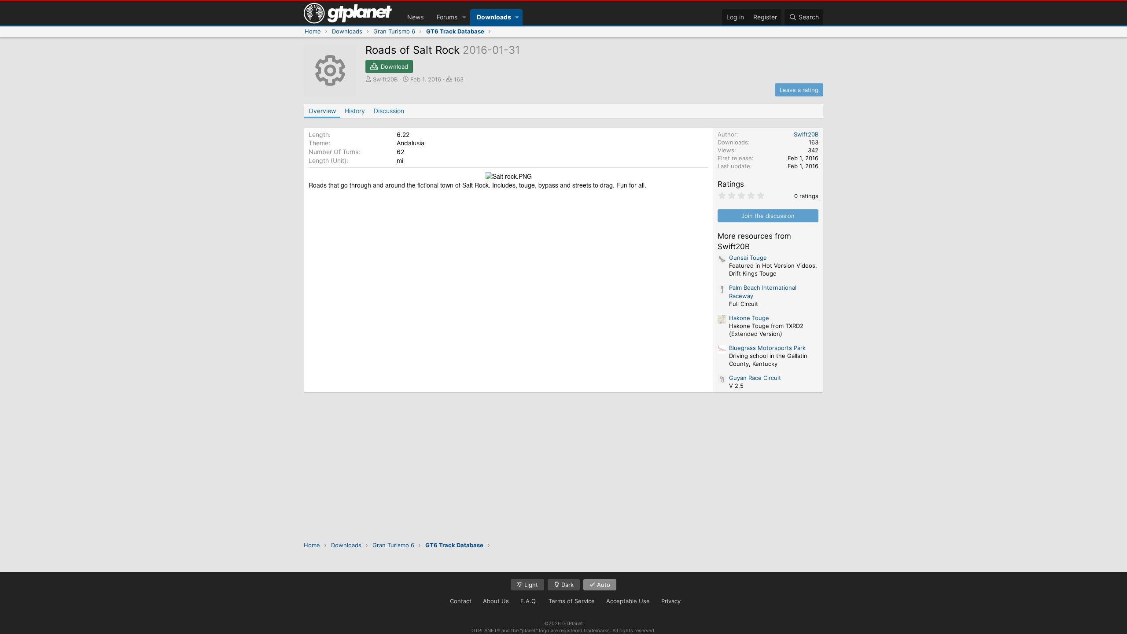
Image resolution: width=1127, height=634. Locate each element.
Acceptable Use (628, 601)
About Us (496, 601)
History (355, 110)
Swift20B (385, 79)
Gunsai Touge (748, 257)
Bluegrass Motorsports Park (767, 347)
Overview (322, 110)
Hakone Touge (749, 317)
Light (530, 584)
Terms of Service (572, 601)
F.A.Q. (528, 601)
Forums (447, 17)
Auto (602, 584)
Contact (460, 601)
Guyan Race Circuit (755, 377)
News (415, 17)
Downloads (494, 17)
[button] (464, 17)
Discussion (389, 110)
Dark (567, 584)
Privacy (671, 601)
